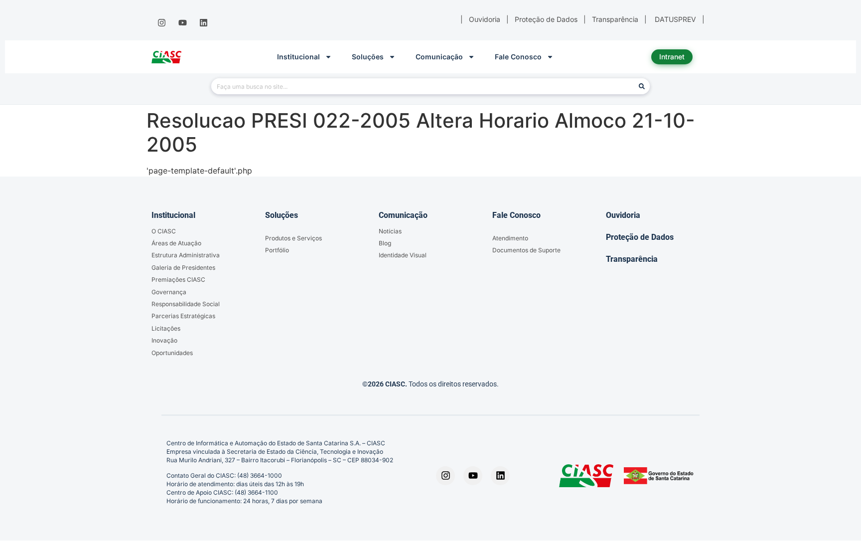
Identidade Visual (403, 255)
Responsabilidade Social (185, 304)
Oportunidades (172, 353)
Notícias (390, 231)
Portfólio (277, 250)
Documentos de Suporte (526, 250)
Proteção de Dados (640, 237)
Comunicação (439, 56)
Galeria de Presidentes (183, 267)
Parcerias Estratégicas (183, 316)
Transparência (632, 259)
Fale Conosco (518, 56)
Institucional (298, 56)
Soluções (368, 56)
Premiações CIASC (178, 279)
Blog (385, 243)
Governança (168, 292)
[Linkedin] (204, 23)
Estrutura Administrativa (185, 255)
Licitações (165, 328)
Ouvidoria (623, 215)
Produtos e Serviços (293, 238)
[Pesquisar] (642, 86)
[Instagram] (161, 23)
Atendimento (510, 238)
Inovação (164, 340)
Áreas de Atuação (176, 243)
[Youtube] (182, 23)
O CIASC (163, 231)
